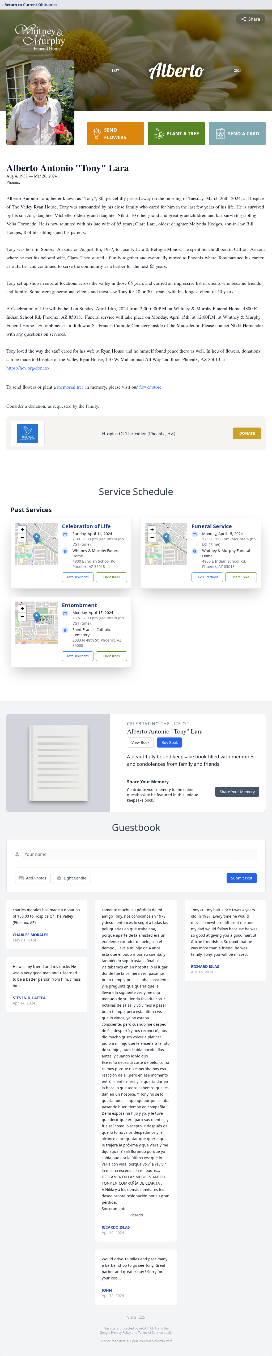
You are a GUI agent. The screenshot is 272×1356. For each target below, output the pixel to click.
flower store (150, 387)
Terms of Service (150, 1332)
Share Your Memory (237, 791)
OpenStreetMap (142, 1341)
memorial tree (70, 387)
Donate (247, 433)
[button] (36, 538)
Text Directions (78, 577)
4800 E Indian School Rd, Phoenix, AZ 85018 (95, 564)
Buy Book (170, 742)
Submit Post (241, 878)
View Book (140, 742)
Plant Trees (111, 577)
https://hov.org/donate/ (27, 367)
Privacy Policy (121, 1332)
